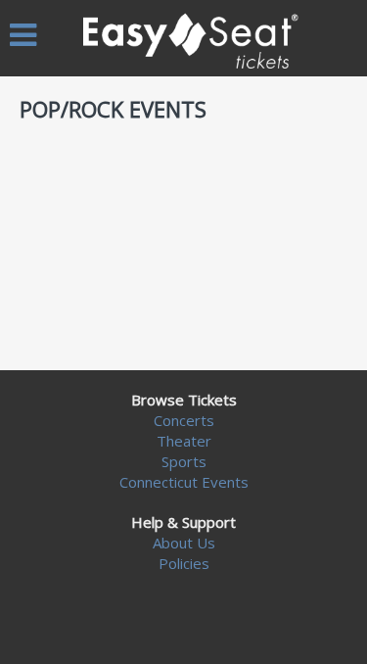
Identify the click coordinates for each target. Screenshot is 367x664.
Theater (184, 441)
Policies (184, 563)
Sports (183, 461)
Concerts (184, 420)
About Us (184, 542)
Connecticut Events (184, 482)
